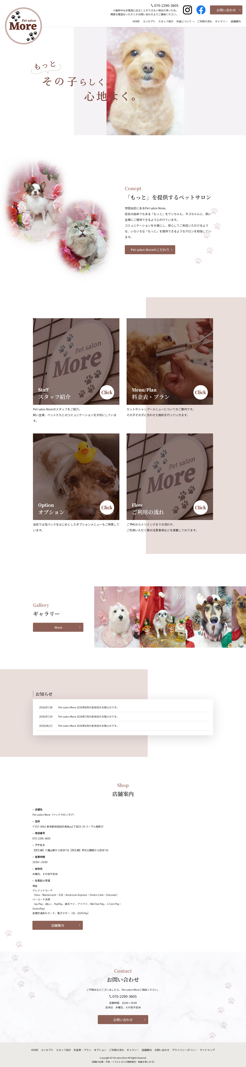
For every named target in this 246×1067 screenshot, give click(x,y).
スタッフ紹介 (165, 21)
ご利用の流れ (204, 21)
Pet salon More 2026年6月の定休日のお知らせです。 (88, 726)
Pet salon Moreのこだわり (150, 249)
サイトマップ (207, 1050)
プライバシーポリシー (184, 1050)
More (58, 627)
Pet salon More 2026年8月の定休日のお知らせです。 (88, 707)
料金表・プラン (82, 1050)
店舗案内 (236, 21)
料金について (184, 21)
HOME (136, 21)
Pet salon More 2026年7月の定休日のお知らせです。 (88, 716)
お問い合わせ (226, 10)
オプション (100, 1050)
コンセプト (149, 21)
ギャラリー (221, 21)
